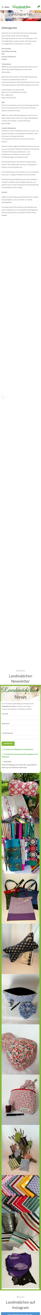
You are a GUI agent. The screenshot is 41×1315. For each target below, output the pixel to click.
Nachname (5, 723)
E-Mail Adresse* (7, 733)
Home (14, 18)
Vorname (5, 714)
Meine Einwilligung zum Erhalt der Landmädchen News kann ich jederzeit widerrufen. (19, 766)
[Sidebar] (2, 397)
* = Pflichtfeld (6, 762)
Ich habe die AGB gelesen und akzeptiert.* (19, 749)
